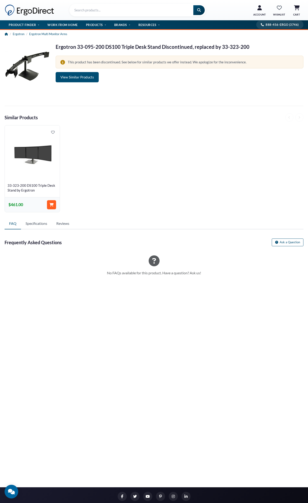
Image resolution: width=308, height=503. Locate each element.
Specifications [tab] (36, 223)
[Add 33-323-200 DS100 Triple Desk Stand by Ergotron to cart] (51, 204)
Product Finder (22, 25)
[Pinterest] (160, 496)
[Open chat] (11, 491)
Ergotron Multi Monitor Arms (48, 34)
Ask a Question (289, 242)
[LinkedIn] (186, 496)
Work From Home (62, 25)
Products (94, 25)
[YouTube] (147, 496)
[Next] (299, 117)
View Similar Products (77, 77)
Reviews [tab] (62, 223)
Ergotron (18, 34)
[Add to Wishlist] (53, 132)
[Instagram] (173, 496)
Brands (120, 25)
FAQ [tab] (12, 223)
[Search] (199, 10)
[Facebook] (122, 496)
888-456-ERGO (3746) (282, 24)
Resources (147, 25)
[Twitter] (135, 496)
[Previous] (289, 117)
